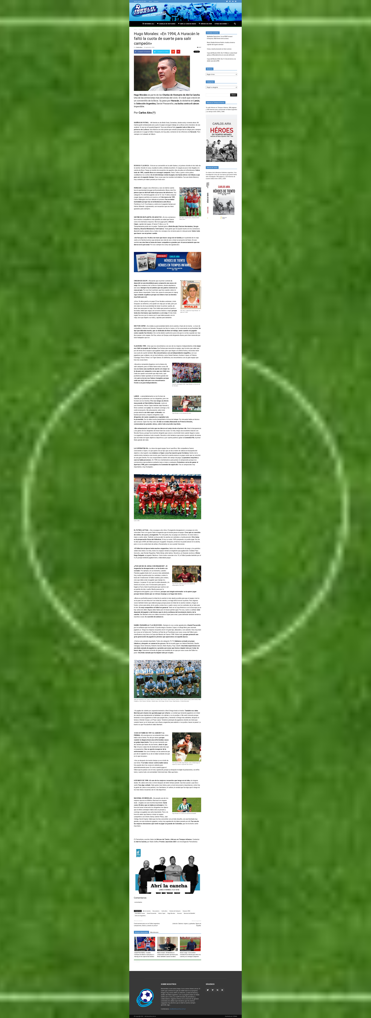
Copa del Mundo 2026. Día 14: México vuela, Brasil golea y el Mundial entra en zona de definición (222, 54)
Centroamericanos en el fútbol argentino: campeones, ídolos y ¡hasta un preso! (147, 924)
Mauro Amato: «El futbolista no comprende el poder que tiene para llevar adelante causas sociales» (167, 954)
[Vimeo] (229, 1)
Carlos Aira (139, 47)
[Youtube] (235, 1)
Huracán (179, 913)
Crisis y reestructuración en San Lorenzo (219, 49)
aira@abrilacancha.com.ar (178, 1009)
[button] (234, 23)
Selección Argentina (140, 915)
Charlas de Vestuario (174, 911)
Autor (150, 1)
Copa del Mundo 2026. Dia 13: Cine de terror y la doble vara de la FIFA (221, 60)
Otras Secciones (221, 24)
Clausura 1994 (186, 911)
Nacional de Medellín (189, 913)
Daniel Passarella (151, 913)
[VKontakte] (232, 1)
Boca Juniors (156, 911)
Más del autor (154, 932)
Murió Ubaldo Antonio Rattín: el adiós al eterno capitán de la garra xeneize (221, 43)
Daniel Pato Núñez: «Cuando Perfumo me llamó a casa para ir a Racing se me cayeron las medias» (144, 954)
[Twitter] (226, 1)
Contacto (156, 1)
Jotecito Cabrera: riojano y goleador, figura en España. (186, 924)
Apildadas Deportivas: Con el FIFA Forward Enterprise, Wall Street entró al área (219, 37)
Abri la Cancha (147, 911)
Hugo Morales (171, 913)
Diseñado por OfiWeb (231, 1016)
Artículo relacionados (141, 932)
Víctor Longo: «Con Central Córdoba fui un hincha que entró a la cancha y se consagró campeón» (190, 954)
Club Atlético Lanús (140, 913)
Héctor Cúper (161, 913)
